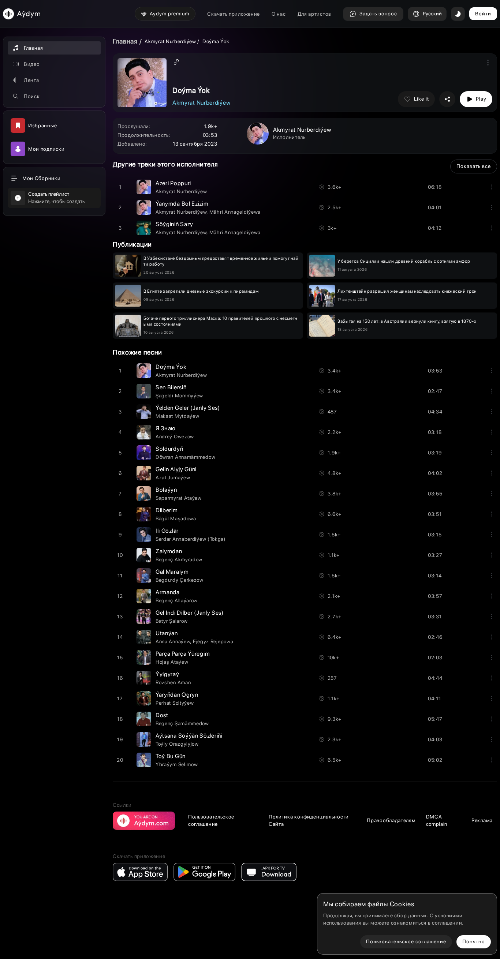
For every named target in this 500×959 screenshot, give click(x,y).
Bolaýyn (166, 489)
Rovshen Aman (173, 682)
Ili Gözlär (167, 530)
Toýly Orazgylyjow (177, 744)
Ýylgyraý (167, 674)
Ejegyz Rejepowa (213, 641)
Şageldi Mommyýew (179, 395)
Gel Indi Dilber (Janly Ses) (190, 612)
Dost (162, 715)
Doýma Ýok (171, 366)
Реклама (482, 820)
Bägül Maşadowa (176, 518)
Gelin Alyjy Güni (176, 469)
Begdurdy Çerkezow (180, 580)
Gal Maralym (172, 571)
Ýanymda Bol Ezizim (182, 203)
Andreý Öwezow (175, 436)
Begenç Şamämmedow (182, 723)
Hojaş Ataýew (172, 662)
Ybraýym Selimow (177, 764)
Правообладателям (391, 820)
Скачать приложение (233, 14)
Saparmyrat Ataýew (179, 498)
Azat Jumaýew (173, 477)
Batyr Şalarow (172, 621)
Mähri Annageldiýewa (235, 212)
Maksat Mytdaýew (177, 416)
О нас (279, 14)
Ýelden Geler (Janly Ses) (188, 407)
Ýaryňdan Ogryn (177, 694)
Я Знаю (166, 428)
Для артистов (314, 14)
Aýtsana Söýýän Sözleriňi (189, 735)
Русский (432, 13)
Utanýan (167, 633)
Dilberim (167, 510)
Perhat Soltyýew (175, 703)
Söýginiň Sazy (174, 224)
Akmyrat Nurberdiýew (170, 41)
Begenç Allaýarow (177, 600)
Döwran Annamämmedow (185, 457)
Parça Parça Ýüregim (183, 653)
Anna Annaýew (173, 641)
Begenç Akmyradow (179, 559)
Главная (125, 41)
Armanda (168, 592)
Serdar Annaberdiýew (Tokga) (191, 539)
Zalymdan (169, 551)
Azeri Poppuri (173, 183)
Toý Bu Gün (171, 756)
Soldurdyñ (169, 448)
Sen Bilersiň (171, 387)
